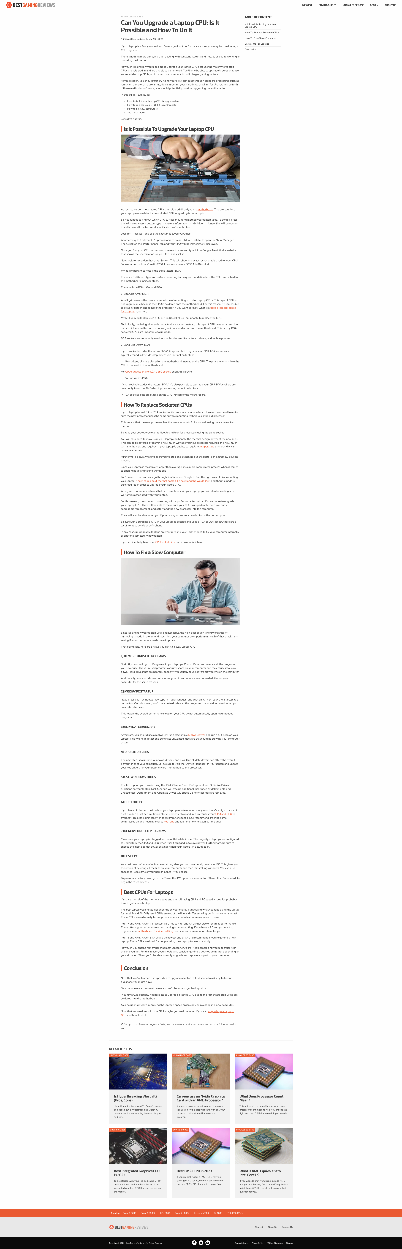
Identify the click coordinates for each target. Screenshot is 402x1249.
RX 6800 (218, 1213)
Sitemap (289, 1243)
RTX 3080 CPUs (235, 1213)
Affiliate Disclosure (275, 1243)
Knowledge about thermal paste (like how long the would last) (173, 481)
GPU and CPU (223, 814)
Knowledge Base (132, 16)
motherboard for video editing (155, 931)
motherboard (205, 209)
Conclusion (250, 49)
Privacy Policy (257, 1243)
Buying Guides (117, 1130)
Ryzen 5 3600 (129, 1213)
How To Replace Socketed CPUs (262, 32)
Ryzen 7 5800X (182, 1213)
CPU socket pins (165, 542)
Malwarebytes (196, 735)
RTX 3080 (165, 1213)
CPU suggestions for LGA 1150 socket (148, 371)
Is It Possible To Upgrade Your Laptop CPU (261, 25)
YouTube (169, 821)
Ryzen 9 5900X (148, 1213)
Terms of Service (241, 1243)
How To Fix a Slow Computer (260, 38)
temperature (206, 446)
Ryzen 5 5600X (201, 1213)
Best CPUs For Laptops (257, 44)
